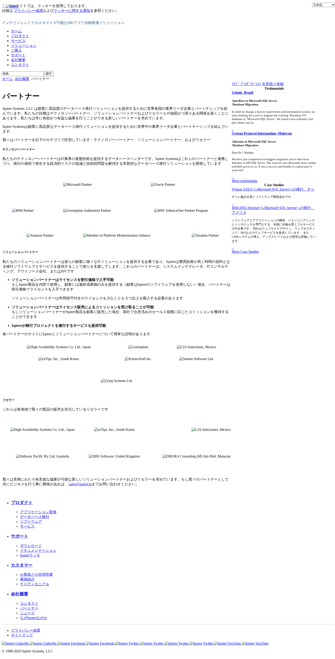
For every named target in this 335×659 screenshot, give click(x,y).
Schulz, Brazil (242, 92)
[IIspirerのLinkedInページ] (29, 643)
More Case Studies (245, 252)
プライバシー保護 (28, 11)
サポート (18, 55)
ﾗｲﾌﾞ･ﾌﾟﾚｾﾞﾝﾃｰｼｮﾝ (246, 84)
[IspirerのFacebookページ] (86, 643)
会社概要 (18, 60)
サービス (18, 41)
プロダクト (20, 36)
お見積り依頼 (273, 84)
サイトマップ (22, 635)
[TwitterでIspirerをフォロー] (140, 643)
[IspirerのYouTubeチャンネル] (241, 643)
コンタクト (20, 65)
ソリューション (23, 45)
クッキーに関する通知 (72, 11)
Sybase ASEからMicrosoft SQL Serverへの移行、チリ (273, 189)
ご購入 (16, 50)
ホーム (16, 31)
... (233, 129)
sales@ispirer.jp (80, 484)
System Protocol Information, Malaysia (262, 133)
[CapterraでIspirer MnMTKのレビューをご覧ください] (189, 643)
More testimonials (244, 181)
